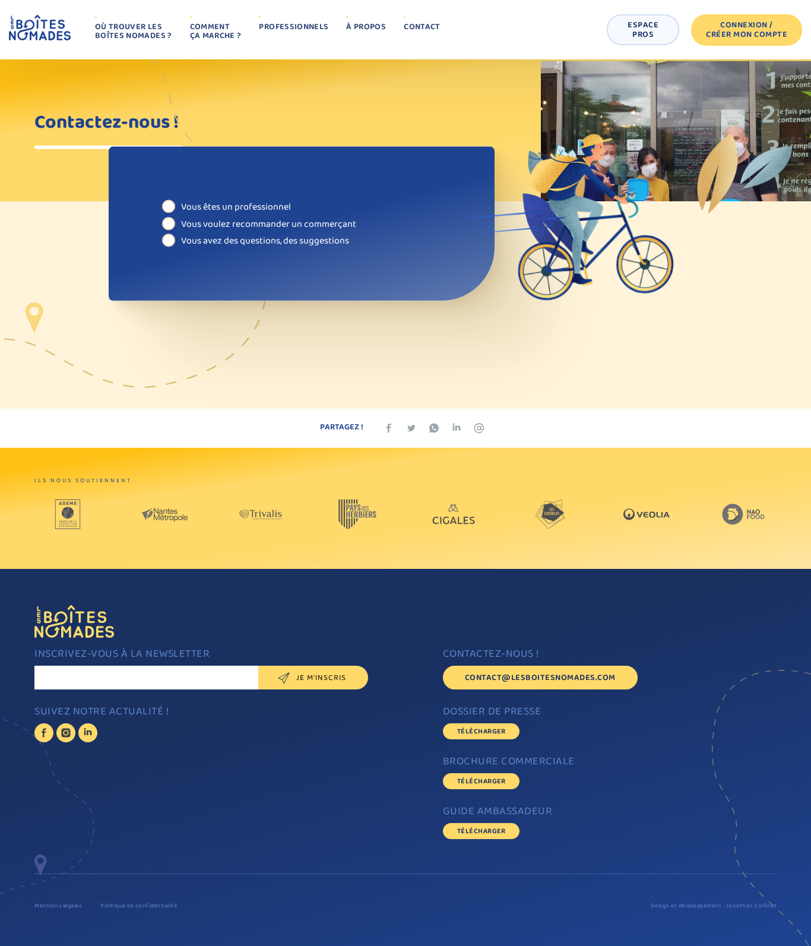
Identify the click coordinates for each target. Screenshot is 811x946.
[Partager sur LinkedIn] (456, 428)
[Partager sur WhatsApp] (434, 428)
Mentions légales (57, 906)
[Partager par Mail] (479, 428)
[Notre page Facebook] (43, 732)
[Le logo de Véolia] (646, 517)
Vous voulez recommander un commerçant (268, 223)
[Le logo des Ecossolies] (550, 517)
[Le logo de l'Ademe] (67, 517)
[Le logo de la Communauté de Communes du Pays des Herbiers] (357, 517)
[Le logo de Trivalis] (260, 517)
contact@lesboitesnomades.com (540, 678)
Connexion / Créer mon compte (746, 30)
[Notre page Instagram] (65, 732)
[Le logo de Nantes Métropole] (164, 517)
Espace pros (643, 30)
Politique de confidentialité (138, 906)
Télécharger (481, 732)
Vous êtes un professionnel (236, 207)
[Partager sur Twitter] (411, 428)
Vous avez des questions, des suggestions (265, 240)
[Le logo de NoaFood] (743, 517)
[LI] (87, 732)
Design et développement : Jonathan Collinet (714, 906)
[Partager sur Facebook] (389, 428)
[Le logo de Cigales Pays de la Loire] (453, 517)
